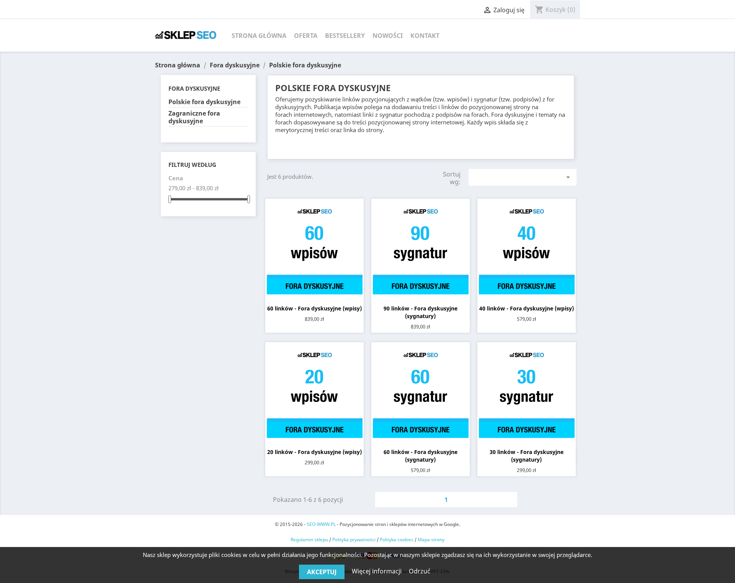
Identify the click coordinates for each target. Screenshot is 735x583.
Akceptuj (321, 572)
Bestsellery (345, 35)
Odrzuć (419, 571)
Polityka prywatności (354, 539)
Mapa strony (431, 539)
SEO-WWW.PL (321, 524)
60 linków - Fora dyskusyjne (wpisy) (314, 308)
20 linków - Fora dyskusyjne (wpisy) (314, 452)
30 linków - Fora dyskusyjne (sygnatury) (527, 455)
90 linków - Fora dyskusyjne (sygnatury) (420, 312)
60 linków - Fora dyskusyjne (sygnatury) (420, 455)
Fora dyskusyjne (194, 88)
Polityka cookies (396, 539)
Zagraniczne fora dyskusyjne (194, 117)
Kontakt (424, 35)
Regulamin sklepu (309, 539)
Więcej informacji (377, 571)
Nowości (387, 35)
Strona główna (259, 35)
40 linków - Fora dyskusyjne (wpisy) (526, 308)
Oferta (305, 35)
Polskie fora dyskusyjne (204, 102)
